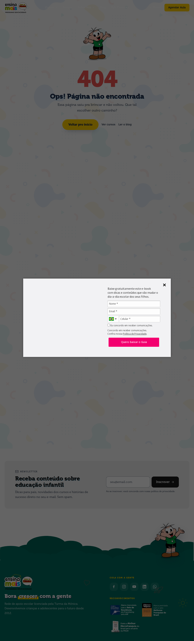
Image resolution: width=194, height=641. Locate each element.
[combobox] (113, 319)
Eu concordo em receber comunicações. (131, 325)
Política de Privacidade (134, 334)
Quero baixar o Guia (134, 342)
